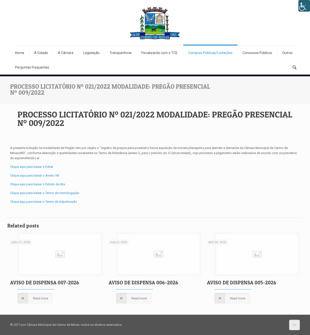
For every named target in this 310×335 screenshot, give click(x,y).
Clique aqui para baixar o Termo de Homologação (44, 193)
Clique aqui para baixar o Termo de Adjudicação (43, 201)
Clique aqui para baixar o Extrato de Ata (37, 184)
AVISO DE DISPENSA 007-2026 (44, 283)
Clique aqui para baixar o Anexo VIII (34, 175)
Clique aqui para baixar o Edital (31, 167)
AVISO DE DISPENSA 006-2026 (143, 283)
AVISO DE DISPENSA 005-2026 (241, 283)
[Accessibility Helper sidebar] (304, 6)
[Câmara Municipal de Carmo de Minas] (155, 22)
